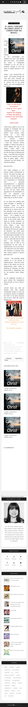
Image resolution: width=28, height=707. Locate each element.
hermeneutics (8, 688)
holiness (15, 688)
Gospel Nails (13, 610)
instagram (14, 558)
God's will (11, 667)
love (20, 688)
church (18, 675)
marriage (7, 690)
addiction (7, 672)
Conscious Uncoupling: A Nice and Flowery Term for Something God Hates (17, 604)
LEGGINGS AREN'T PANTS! (16, 626)
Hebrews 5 (12, 351)
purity (6, 693)
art (12, 672)
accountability (15, 669)
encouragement (16, 680)
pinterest (7, 565)
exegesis (14, 682)
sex (5, 695)
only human (14, 353)
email (21, 565)
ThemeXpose (18, 705)
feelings (20, 682)
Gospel (18, 667)
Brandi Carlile (7, 347)
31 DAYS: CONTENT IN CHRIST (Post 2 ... (10, 389)
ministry (13, 690)
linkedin (14, 565)
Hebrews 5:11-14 (18, 351)
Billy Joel (12, 345)
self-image (18, 693)
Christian (14, 347)
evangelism (7, 682)
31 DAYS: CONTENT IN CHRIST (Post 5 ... (10, 436)
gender (13, 685)
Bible (6, 667)
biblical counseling (9, 675)
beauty (17, 672)
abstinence (7, 669)
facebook (7, 558)
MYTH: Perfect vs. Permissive (17, 594)
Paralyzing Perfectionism (16, 618)
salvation (12, 693)
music (9, 353)
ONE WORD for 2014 (15, 586)
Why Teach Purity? (14, 634)
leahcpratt (12, 35)
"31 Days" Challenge (14, 23)
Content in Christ (8, 349)
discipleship (7, 680)
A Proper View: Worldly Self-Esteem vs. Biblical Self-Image (16, 644)
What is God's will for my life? (17, 650)
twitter (20, 558)
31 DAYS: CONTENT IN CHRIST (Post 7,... (10, 412)
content (19, 347)
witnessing (11, 695)
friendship (7, 685)
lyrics (5, 353)
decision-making (17, 677)
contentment (16, 349)
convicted (6, 351)
